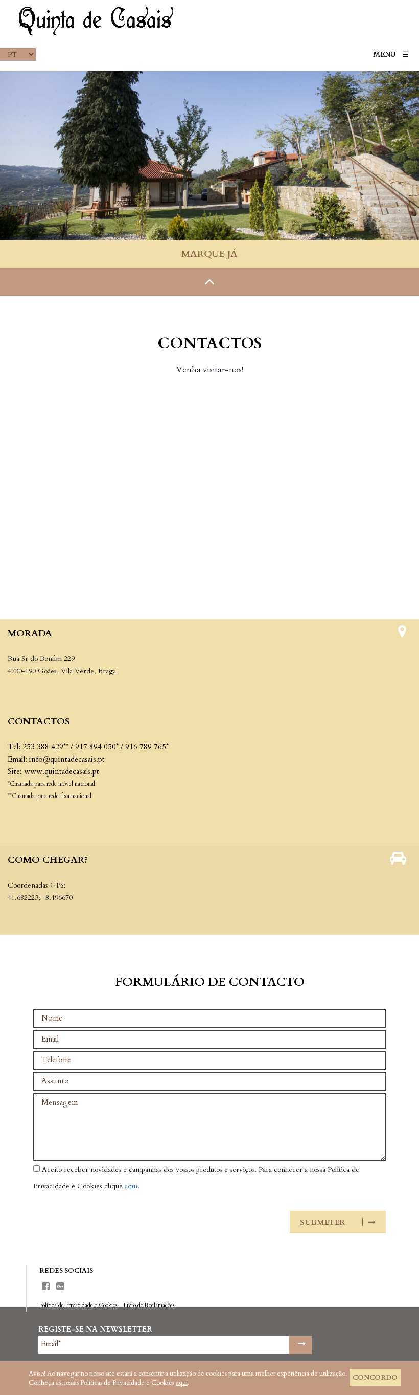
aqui (131, 1186)
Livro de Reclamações (149, 1305)
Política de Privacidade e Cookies (78, 1305)
